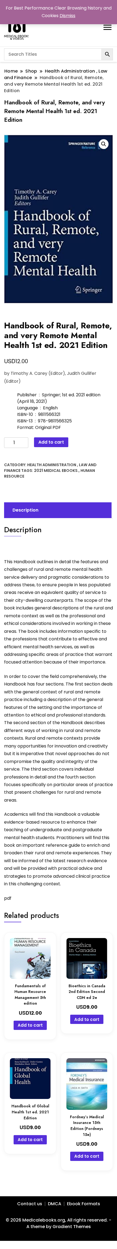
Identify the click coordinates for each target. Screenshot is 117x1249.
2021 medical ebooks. (56, 470)
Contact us (29, 1204)
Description (25, 510)
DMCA (54, 1204)
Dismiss (67, 16)
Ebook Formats (83, 1204)
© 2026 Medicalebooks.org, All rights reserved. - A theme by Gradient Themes (58, 1223)
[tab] (57, 510)
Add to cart (51, 442)
